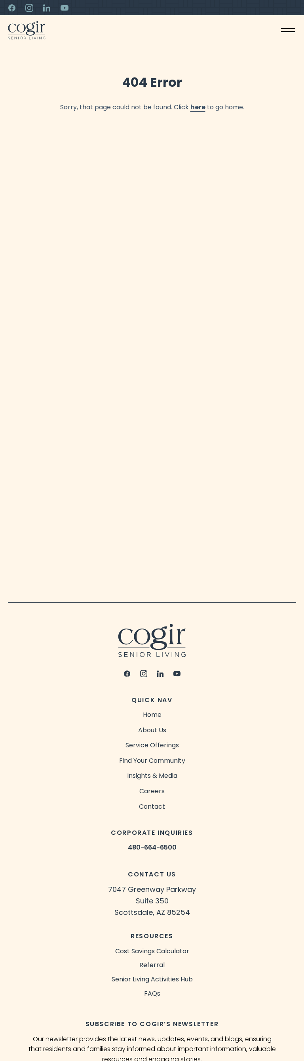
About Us (152, 730)
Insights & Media (152, 775)
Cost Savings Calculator (152, 951)
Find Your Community (152, 760)
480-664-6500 (152, 847)
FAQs (152, 993)
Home (152, 714)
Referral (152, 965)
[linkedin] (160, 673)
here (197, 107)
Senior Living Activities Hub (152, 979)
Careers (152, 791)
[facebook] (127, 673)
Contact (152, 806)
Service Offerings (152, 745)
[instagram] (143, 673)
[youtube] (176, 673)
